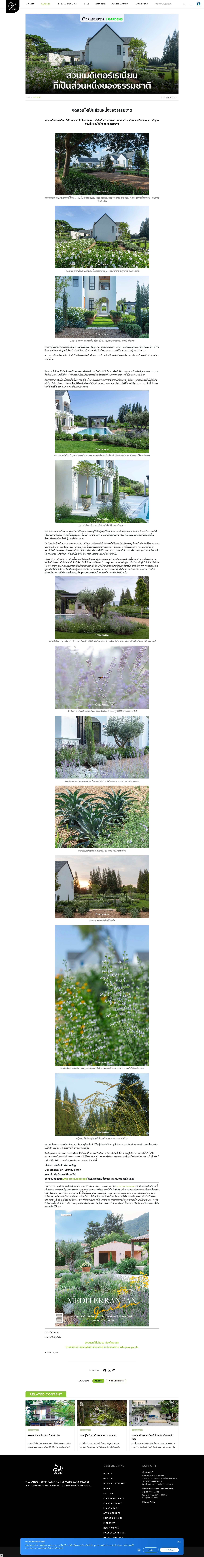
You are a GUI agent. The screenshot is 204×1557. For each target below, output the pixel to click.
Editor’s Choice (113, 1518)
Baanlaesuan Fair (114, 1533)
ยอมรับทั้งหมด (169, 1550)
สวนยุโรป (98, 1380)
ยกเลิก (151, 1550)
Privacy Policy (148, 1502)
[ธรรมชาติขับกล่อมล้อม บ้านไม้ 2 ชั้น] (50, 1413)
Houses (30, 4)
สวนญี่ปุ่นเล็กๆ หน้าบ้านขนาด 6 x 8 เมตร (98, 1435)
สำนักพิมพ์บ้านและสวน (163, 4)
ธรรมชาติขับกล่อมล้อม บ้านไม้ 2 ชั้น (44, 1435)
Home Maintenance (67, 4)
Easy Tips (100, 4)
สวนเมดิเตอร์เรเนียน (116, 1380)
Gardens (45, 4)
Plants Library (120, 4)
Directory (109, 1523)
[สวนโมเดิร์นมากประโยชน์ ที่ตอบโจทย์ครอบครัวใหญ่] (153, 1413)
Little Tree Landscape (74, 1179)
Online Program (113, 1538)
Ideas (86, 4)
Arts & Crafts (111, 1513)
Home (28, 97)
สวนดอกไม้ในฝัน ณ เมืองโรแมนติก (102, 1343)
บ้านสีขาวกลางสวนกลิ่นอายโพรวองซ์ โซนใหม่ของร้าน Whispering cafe (102, 1347)
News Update (111, 1528)
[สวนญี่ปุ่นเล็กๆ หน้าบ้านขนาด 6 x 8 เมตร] (102, 1413)
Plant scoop (141, 4)
